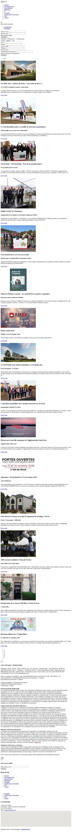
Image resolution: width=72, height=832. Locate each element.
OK (2, 757)
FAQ (5, 16)
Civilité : (3, 40)
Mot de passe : (5, 33)
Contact (6, 17)
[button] (36, 817)
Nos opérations (8, 8)
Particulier (11, 39)
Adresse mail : (5, 31)
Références (7, 9)
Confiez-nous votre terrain (11, 14)
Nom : (2, 42)
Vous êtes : (4, 39)
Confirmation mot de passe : (8, 51)
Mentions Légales (25, 829)
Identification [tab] (8, 27)
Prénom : (3, 44)
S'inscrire (3, 55)
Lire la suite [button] (4, 95)
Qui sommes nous (9, 6)
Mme (9, 40)
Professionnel (20, 39)
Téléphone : (4, 48)
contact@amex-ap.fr (10, 810)
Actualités (7, 13)
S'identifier (4, 37)
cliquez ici (38, 742)
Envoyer (3, 768)
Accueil (6, 5)
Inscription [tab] (7, 28)
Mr (13, 40)
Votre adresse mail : (6, 767)
